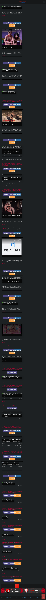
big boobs (15, 576)
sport (17, 426)
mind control (4, 229)
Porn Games (4, 80)
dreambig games (8, 345)
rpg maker (5, 314)
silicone (18, 58)
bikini (8, 101)
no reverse (17, 163)
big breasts (19, 100)
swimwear (19, 427)
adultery (18, 452)
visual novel (13, 134)
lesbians (13, 101)
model (16, 491)
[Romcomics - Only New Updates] (23, 2)
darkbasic (7, 266)
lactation (3, 81)
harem (14, 135)
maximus (7, 134)
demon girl (3, 165)
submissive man (14, 164)
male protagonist (8, 59)
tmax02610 (7, 426)
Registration (24, 597)
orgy (20, 135)
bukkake (21, 452)
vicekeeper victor (8, 189)
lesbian (21, 228)
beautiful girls (12, 100)
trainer (17, 190)
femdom (3, 164)
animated (17, 134)
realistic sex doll (15, 368)
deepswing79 (5, 491)
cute (6, 369)
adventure (20, 189)
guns (15, 559)
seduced (16, 100)
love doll (9, 368)
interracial (19, 451)
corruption (5, 190)
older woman (8, 136)
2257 (31, 597)
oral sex (14, 228)
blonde (18, 101)
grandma (3, 472)
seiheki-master (8, 163)
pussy (4, 369)
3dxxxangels (5, 100)
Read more (3, 15)
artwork (8, 100)
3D (2, 100)
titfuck (6, 81)
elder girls (6, 164)
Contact (16, 597)
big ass (5, 136)
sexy (8, 369)
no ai (2, 314)
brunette (15, 492)
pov (4, 59)
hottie (12, 368)
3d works (9, 190)
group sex (6, 228)
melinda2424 (8, 80)
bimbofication (13, 229)
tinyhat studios (12, 451)
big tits (18, 576)
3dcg (19, 134)
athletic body (20, 426)
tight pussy (14, 369)
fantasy (8, 81)
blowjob (9, 58)
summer (14, 427)
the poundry (7, 451)
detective (3, 58)
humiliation (20, 190)
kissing (15, 101)
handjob (6, 58)
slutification (8, 292)
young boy (16, 471)
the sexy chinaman (14, 189)
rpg (11, 163)
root (6, 227)
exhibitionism (20, 229)
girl (9, 369)
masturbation (17, 228)
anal (3, 292)
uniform (5, 101)
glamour (21, 58)
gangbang (12, 452)
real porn (8, 227)
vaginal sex (10, 228)
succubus (6, 165)
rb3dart (4, 542)
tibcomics (4, 471)
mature (3, 135)
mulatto (13, 471)
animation (18, 345)
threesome (12, 58)
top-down (8, 314)
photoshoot (3, 492)
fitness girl (17, 135)
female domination (19, 80)
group (3, 59)
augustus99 (4, 559)
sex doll (6, 368)
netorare (3, 19)
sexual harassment (4, 191)
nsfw (17, 427)
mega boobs (3, 453)
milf (21, 134)
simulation (14, 345)
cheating (7, 452)
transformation (4, 230)
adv (9, 134)
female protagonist (13, 80)
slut (6, 229)
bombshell (17, 369)
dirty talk (20, 163)
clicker (21, 345)
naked (21, 491)
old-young (10, 164)
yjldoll (4, 368)
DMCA (37, 597)
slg (10, 426)
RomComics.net (8, 597)
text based (11, 227)
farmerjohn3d (5, 576)
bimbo (15, 58)
